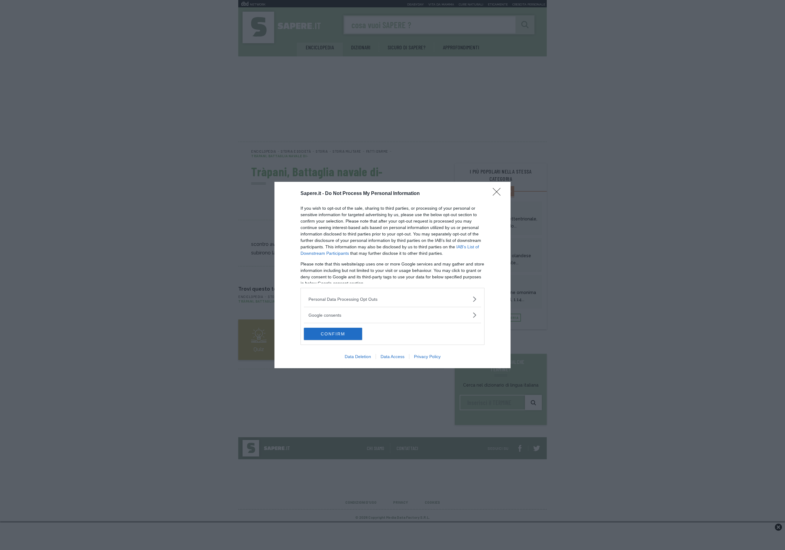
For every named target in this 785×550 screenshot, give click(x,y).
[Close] (498, 194)
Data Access (392, 356)
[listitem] (392, 299)
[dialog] (392, 275)
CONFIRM (333, 333)
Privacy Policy (427, 356)
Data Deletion (358, 356)
